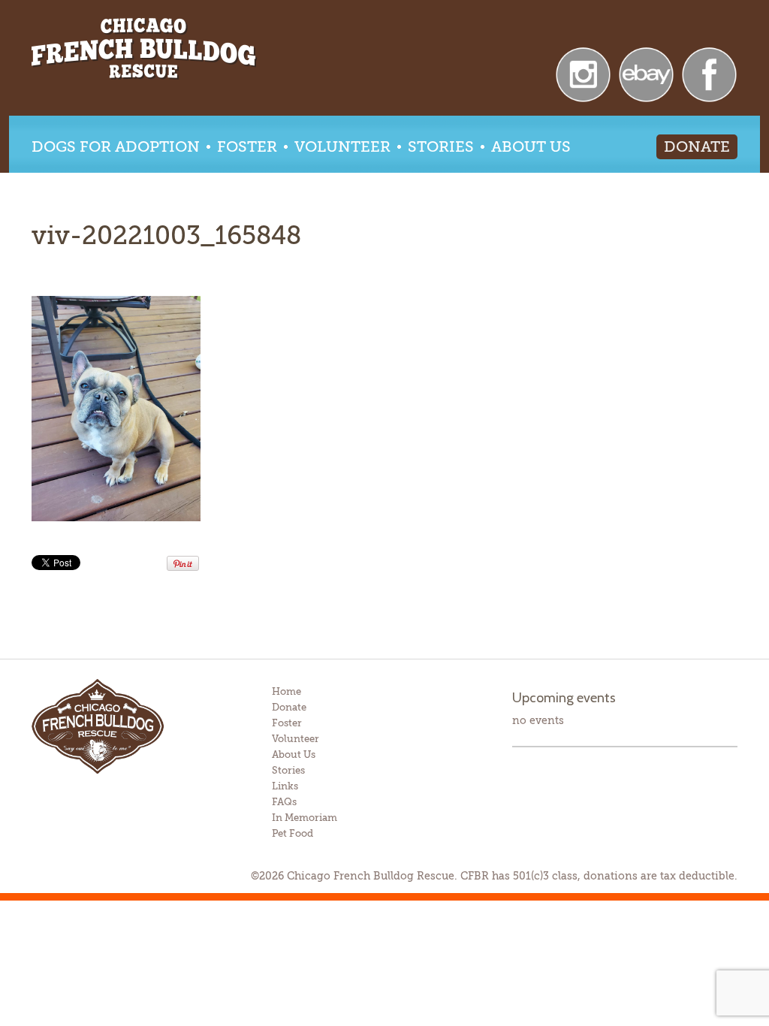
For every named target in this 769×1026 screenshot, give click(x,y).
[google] (646, 73)
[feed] (583, 73)
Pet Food (292, 833)
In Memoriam (304, 817)
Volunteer (342, 146)
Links (285, 786)
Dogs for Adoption (116, 146)
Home (286, 691)
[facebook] (709, 73)
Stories (441, 146)
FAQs (284, 801)
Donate (697, 146)
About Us (531, 146)
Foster (247, 146)
